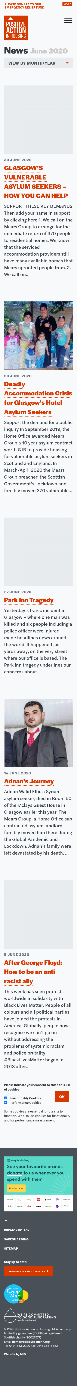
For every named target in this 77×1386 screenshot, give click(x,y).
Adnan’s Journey (29, 780)
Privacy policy (17, 1230)
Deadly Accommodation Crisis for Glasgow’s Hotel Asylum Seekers (38, 397)
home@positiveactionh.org (31, 1341)
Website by (15, 1354)
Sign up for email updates (27, 1271)
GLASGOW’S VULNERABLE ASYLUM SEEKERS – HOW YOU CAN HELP (36, 181)
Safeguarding (16, 1239)
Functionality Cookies (25, 1098)
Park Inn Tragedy (28, 599)
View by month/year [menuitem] (32, 63)
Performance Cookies (25, 1102)
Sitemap (11, 1248)
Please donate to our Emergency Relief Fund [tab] (24, 5)
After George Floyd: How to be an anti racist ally (33, 971)
